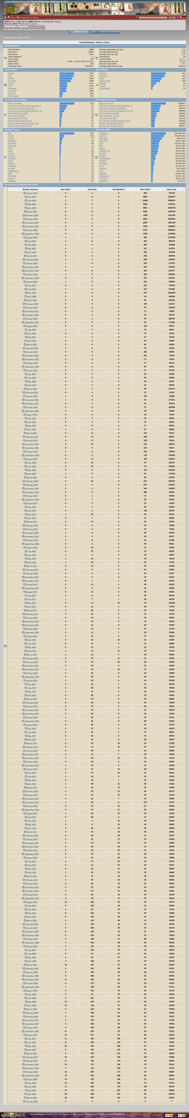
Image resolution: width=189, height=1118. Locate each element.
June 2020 (31, 466)
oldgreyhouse (13, 171)
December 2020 (31, 444)
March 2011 (31, 876)
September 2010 (31, 898)
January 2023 (31, 352)
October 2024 (31, 274)
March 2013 (31, 788)
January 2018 (31, 573)
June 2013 (31, 777)
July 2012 (31, 817)
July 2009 (31, 950)
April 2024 (31, 297)
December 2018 (31, 533)
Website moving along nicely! (20, 121)
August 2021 (31, 415)
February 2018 (31, 570)
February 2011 (31, 880)
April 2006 (31, 1094)
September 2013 (31, 765)
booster (11, 78)
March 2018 (31, 566)
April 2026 (31, 208)
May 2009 (31, 957)
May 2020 (31, 470)
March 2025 (31, 256)
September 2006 (31, 1076)
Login (108, 32)
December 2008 (31, 976)
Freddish (102, 161)
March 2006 (31, 1098)
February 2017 (31, 614)
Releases (103, 76)
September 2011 (31, 854)
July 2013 (31, 773)
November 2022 (31, 359)
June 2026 (31, 201)
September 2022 (31, 367)
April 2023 (31, 341)
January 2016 (31, 662)
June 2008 (31, 998)
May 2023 (31, 337)
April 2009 (31, 961)
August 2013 (31, 769)
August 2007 (31, 1035)
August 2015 (31, 681)
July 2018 (31, 551)
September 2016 (31, 633)
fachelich (103, 168)
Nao (10, 76)
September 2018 (31, 544)
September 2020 (31, 455)
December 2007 (31, 1020)
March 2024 (31, 300)
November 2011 (31, 847)
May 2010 (31, 913)
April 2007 (31, 1050)
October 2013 (31, 762)
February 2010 (31, 924)
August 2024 (31, 282)
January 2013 (31, 795)
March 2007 (31, 1053)
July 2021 (31, 418)
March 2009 (31, 965)
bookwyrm (12, 166)
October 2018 (31, 540)
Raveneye (12, 91)
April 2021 (31, 429)
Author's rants (104, 81)
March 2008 (31, 1009)
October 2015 (31, 673)
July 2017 (31, 596)
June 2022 (31, 378)
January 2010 (31, 928)
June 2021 (31, 422)
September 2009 (31, 943)
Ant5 (10, 86)
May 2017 (31, 603)
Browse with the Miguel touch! (20, 126)
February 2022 (31, 393)
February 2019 (31, 525)
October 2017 (31, 585)
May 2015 (31, 692)
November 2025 (31, 226)
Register (115, 32)
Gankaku (11, 156)
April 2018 (31, 562)
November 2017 (31, 581)
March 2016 (31, 655)
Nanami (11, 179)
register (34, 24)
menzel (11, 153)
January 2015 (31, 706)
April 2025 (31, 252)
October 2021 (31, 407)
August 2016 (31, 636)
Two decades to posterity (18, 113)
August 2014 (31, 725)
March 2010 (31, 921)
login (26, 24)
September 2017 (31, 588)
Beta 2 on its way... (15, 103)
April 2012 (31, 828)
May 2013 (31, 780)
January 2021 (31, 441)
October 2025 (31, 230)
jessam (11, 83)
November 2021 (31, 404)
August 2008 (31, 991)
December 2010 (31, 887)
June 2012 (31, 821)
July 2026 (31, 197)
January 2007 (31, 1061)
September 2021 (31, 411)
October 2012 (31, 806)
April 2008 (31, 1005)
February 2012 (31, 836)
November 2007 (31, 1024)
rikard (10, 151)
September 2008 (31, 987)
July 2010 (31, 906)
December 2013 (31, 754)
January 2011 (31, 884)
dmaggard (12, 81)
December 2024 (31, 267)
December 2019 (31, 489)
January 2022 (31, 396)
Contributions (104, 88)
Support (102, 86)
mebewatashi (13, 96)
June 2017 (31, 599)
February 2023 (31, 348)
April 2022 (31, 385)
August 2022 (31, 370)
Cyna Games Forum (16, 1)
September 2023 (31, 322)
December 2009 (31, 932)
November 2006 (31, 1068)
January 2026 (31, 219)
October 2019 (31, 496)
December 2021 (31, 400)
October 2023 (31, 319)
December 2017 (31, 577)
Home (13, 17)
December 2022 (31, 356)
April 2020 (31, 474)
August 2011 (31, 858)
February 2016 (31, 658)
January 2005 (31, 1101)
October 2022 (31, 363)
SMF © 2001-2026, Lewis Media (150, 1114)
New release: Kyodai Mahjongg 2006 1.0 (24, 106)
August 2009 (31, 946)
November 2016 (31, 625)
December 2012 (31, 799)
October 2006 (31, 1072)
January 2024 (31, 308)
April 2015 (31, 695)
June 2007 (31, 1042)
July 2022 (31, 374)
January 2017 (31, 618)
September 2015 (31, 677)
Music (36, 17)
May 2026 (31, 204)
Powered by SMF (132, 1114)
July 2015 (31, 684)
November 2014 (31, 714)
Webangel (12, 88)
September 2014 (31, 721)
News (101, 78)
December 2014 (31, 710)
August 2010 (31, 902)
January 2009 (31, 972)
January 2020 (31, 485)
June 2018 (31, 555)
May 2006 (31, 1090)
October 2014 (31, 717)
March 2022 (31, 389)
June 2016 (31, 644)
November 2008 (31, 980)
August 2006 (31, 1079)
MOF (10, 173)
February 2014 (31, 747)
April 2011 (31, 873)
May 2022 (31, 381)
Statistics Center (24, 37)
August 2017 (31, 592)
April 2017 (31, 607)
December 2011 (31, 843)
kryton (10, 161)
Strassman (12, 176)
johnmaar (12, 181)
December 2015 (31, 666)
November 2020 (31, 448)
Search (102, 32)
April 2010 (31, 917)
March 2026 (31, 212)
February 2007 (31, 1057)
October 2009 (31, 939)
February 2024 (31, 304)
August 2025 (31, 237)
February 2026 (31, 215)
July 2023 (31, 330)
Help (94, 32)
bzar (101, 143)
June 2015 (31, 688)
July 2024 (31, 285)
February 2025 (31, 260)
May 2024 (31, 293)
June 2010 (31, 909)
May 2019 (31, 514)
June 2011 (31, 865)
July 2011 (31, 861)
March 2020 (31, 477)
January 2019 (31, 529)
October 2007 (31, 1028)
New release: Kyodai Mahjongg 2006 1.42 (25, 111)
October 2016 (31, 629)
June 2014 (31, 732)
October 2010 (31, 895)
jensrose (11, 93)
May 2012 (31, 825)
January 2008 (31, 1017)
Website (102, 83)
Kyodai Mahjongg (9, 37)
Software (102, 73)
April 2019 (31, 518)
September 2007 (31, 1031)
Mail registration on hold (17, 118)
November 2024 (31, 271)
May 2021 (31, 426)
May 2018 (31, 559)
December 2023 (31, 311)
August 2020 (31, 459)
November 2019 (31, 492)
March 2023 (31, 345)
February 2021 (31, 437)
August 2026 (31, 193)
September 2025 (31, 234)
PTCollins (103, 179)
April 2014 (31, 740)
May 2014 (31, 736)
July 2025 (31, 241)
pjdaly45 (102, 173)
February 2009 (31, 969)
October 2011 (31, 850)
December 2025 (31, 223)
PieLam (58, 22)
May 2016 (31, 647)
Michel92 (12, 158)
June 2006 (31, 1087)
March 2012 (31, 832)
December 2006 (31, 1065)
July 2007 (31, 1039)
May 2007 (31, 1046)
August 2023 (31, 326)
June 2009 (31, 954)
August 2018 (31, 548)
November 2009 (31, 935)
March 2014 (31, 743)
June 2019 (31, 511)
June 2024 (31, 289)
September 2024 (31, 278)
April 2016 (31, 651)
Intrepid (11, 73)
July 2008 (31, 994)
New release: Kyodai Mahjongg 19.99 (23, 123)
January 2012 (31, 839)
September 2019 (31, 500)
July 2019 (31, 507)
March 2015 (31, 699)
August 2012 (31, 813)
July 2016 (31, 640)
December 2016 (31, 621)
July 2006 (31, 1083)
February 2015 (31, 703)
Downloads (24, 17)
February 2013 (31, 791)
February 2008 (31, 1013)
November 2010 (31, 891)
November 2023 (31, 315)
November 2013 (31, 758)
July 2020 (31, 463)
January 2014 (31, 751)
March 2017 (31, 610)
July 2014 (31, 729)
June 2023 (31, 333)
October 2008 (31, 983)
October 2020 (31, 452)
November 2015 (31, 669)
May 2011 (31, 869)
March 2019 (31, 522)
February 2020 (31, 481)
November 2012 (31, 802)
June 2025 (31, 245)
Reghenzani (104, 176)
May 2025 (31, 249)
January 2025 (31, 263)
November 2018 (31, 537)
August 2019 (31, 503)
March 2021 (31, 433)
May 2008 (31, 1002)
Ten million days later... (17, 116)
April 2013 (31, 784)
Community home (80, 32)
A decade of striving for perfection (21, 108)
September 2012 (31, 810)
